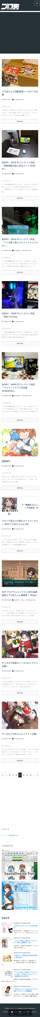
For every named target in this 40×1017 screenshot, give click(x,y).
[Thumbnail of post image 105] (20, 573)
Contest (16, 600)
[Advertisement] (20, 32)
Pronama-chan (19, 99)
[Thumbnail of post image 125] (20, 144)
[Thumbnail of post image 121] (20, 73)
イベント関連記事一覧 (10, 835)
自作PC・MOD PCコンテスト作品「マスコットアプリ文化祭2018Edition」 (18, 387)
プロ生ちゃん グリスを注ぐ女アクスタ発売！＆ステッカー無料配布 (26, 990)
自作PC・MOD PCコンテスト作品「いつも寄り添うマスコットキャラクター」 (20, 242)
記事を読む (20, 121)
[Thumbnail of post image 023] (20, 295)
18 (9, 775)
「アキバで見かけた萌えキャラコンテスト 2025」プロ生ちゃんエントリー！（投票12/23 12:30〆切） (26, 974)
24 (30, 775)
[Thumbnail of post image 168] (20, 644)
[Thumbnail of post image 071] (20, 366)
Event (22, 600)
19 (13, 775)
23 (27, 775)
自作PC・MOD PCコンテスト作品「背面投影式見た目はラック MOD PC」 (18, 165)
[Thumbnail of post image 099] (20, 220)
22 (23, 775)
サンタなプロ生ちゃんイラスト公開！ (20, 733)
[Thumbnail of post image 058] (20, 442)
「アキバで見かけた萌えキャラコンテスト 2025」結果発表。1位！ (25, 941)
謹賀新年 (6, 461)
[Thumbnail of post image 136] (20, 506)
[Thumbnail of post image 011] (20, 715)
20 (16, 775)
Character (17, 250)
